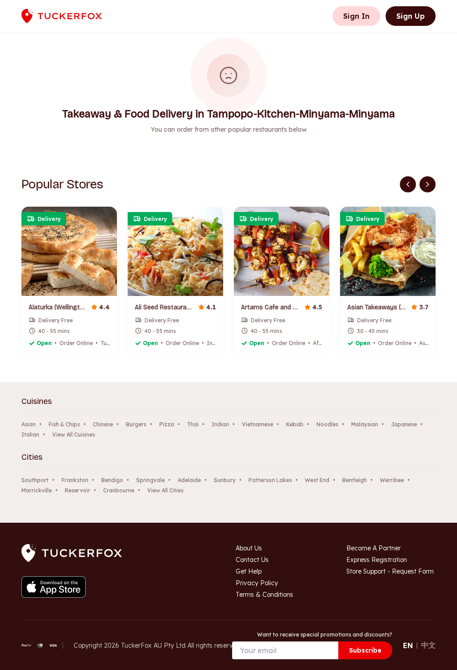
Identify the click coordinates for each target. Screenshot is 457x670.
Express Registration (376, 560)
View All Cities (165, 490)
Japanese (404, 424)
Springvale (150, 480)
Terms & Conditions (264, 595)
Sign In (356, 16)
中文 (428, 645)
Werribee (392, 480)
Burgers (136, 424)
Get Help (249, 571)
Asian (28, 424)
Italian (30, 434)
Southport (35, 480)
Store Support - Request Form (390, 571)
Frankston (75, 480)
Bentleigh (354, 480)
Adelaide (189, 480)
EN (408, 645)
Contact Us (252, 560)
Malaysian (364, 424)
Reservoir (77, 490)
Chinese (103, 424)
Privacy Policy (257, 583)
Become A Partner (373, 548)
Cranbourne (118, 490)
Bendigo (112, 480)
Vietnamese (257, 424)
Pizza (166, 424)
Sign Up (410, 16)
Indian (220, 424)
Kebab (294, 424)
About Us (249, 548)
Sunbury (225, 480)
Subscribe (365, 650)
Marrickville (36, 490)
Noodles (327, 424)
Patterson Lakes (270, 480)
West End (317, 480)
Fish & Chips (64, 424)
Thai (193, 424)
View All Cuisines (73, 434)
